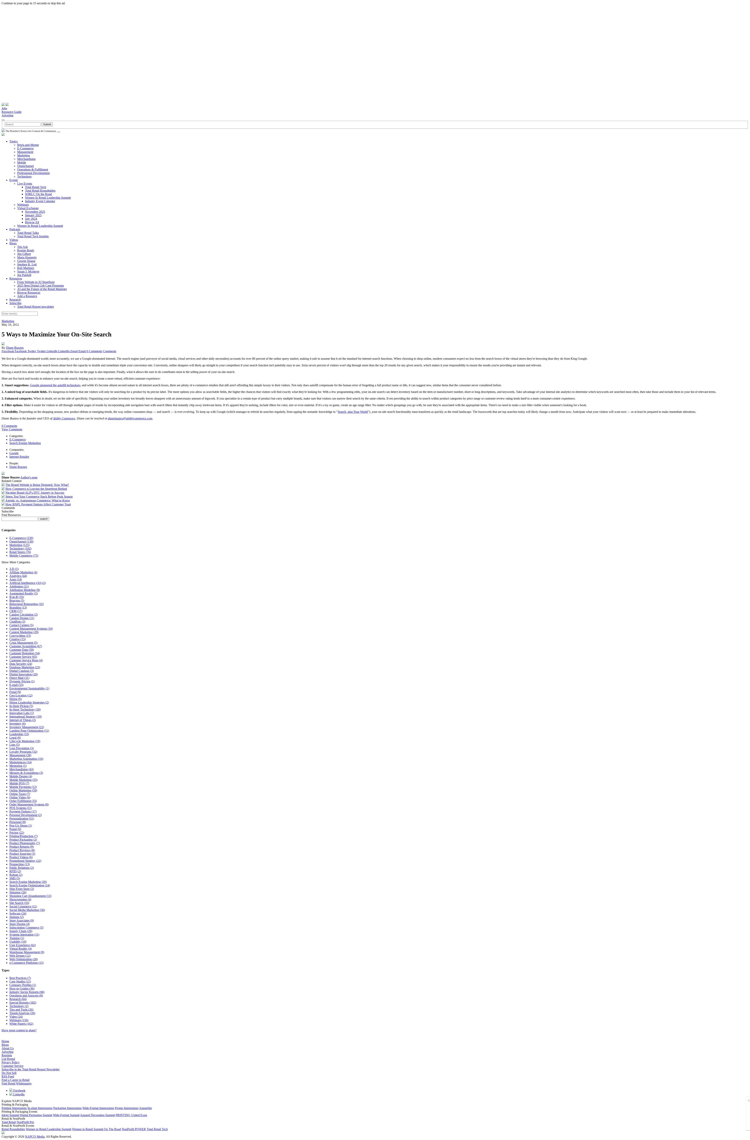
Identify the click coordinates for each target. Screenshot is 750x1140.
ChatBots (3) (17, 621)
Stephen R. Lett (27, 264)
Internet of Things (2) (22, 720)
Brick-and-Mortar (28, 145)
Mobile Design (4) (20, 776)
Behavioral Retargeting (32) (26, 604)
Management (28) (20, 755)
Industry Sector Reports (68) (26, 992)
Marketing (23, 155)
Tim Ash (22, 247)
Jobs (4, 108)
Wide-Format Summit (66, 1115)
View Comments (12, 429)
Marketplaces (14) (20, 762)
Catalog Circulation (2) (23, 614)
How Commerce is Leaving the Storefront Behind (36, 488)
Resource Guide (11, 112)
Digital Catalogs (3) (21, 670)
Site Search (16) (19, 903)
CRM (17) (15, 611)
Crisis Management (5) (23, 642)
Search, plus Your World (353, 411)
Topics (13, 141)
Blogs (13, 243)
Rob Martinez (25, 268)
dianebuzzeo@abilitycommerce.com (130, 418)
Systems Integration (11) (24, 934)
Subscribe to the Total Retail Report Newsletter (31, 1069)
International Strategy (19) (25, 716)
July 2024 (31, 218)
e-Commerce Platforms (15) (26, 962)
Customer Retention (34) (24, 653)
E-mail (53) (16, 685)
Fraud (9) (15, 692)
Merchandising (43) (21, 769)
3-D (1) (14, 568)
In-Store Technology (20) (25, 709)
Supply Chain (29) (20, 931)
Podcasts (14, 229)
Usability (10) (17, 941)
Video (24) (16, 1016)
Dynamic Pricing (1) (22, 681)
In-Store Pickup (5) (21, 706)
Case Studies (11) (20, 981)
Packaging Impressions (67, 1108)
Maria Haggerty (27, 257)
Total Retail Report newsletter (35, 306)
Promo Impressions (126, 1108)
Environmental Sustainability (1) (29, 688)
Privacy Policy (11, 1062)
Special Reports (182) (22, 1002)
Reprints (7, 1055)
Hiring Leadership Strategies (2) (29, 702)
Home (5, 1041)
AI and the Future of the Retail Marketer (42, 289)
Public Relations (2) (21, 867)
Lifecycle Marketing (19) (24, 741)
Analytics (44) (18, 576)
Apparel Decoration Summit (97, 1115)
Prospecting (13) (19, 864)
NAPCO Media (35, 1136)
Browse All (32, 222)
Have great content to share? (19, 1030)
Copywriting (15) (20, 635)
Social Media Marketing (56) (27, 910)
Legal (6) (15, 737)
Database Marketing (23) (24, 667)
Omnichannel (25, 166)
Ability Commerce (64, 418)
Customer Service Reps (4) (26, 660)
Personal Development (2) (25, 815)
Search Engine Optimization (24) (29, 885)
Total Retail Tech (35, 187)
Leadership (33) (19, 734)
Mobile (21, 162)
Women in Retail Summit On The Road (96, 1129)
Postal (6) (15, 829)
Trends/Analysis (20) (22, 1013)
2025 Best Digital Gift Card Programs (40, 285)
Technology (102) (20, 548)
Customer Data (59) (21, 649)
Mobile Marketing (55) (23, 779)
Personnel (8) (17, 822)
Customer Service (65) (23, 656)
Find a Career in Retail (15, 1080)
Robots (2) (15, 874)
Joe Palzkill (24, 275)
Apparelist (145, 1108)
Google (14, 453)
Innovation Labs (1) (21, 713)
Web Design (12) (19, 955)
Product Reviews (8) (22, 850)
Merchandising (26, 159)
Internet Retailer (19, 456)
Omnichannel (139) (21, 541)
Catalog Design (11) (21, 618)
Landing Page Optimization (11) (29, 730)
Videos (13, 239)
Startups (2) (16, 917)
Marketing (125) (19, 545)
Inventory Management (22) (26, 727)
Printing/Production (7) (23, 836)
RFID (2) (15, 871)
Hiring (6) (15, 699)
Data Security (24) (20, 663)
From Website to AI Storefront (35, 282)
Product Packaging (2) (23, 839)
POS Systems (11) (20, 808)
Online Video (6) (19, 797)
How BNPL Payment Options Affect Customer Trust (38, 504)
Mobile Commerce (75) (23, 555)
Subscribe (15, 303)
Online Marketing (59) (23, 790)
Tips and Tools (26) (21, 1009)
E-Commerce (25, 148)
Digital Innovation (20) (23, 674)
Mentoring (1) (18, 765)
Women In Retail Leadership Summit (48, 197)
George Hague (26, 261)
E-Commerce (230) (21, 538)
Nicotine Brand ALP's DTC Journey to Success (34, 492)
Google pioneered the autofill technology (55, 385)
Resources (15, 278)
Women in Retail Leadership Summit (48, 1129)
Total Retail (9, 1122)
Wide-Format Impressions (98, 1108)
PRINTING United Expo (131, 1115)
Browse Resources (28, 292)
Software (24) (17, 913)
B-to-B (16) (16, 597)
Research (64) (18, 999)
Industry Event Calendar (40, 201)
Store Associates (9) (21, 920)
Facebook (18, 1090)
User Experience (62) (22, 945)
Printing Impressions (14, 1108)
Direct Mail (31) (19, 678)
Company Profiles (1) (22, 985)
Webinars (23, 204)
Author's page (29, 477)
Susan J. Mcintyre (28, 271)
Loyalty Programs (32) (23, 751)
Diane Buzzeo (15, 347)
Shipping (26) (17, 892)
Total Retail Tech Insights (33, 236)
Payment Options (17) (23, 811)
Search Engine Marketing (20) (28, 881)
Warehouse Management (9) (26, 952)
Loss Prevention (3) (21, 748)
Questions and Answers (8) (26, 995)
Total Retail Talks (28, 232)
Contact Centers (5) (21, 625)
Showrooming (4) (20, 899)
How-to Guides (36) (21, 988)
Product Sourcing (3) (22, 853)
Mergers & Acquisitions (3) (26, 772)
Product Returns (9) (21, 846)
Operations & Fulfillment (32, 169)
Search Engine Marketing (25, 443)
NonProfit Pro (25, 1122)
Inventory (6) (17, 723)
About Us (8, 1048)
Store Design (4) (19, 924)
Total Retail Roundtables (40, 190)
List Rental (8, 1058)
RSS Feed (8, 1076)
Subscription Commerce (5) (26, 927)
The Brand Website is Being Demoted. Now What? (37, 484)
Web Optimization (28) (23, 959)
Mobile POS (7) (19, 783)
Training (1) (16, 938)
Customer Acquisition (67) (25, 646)
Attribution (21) (19, 586)
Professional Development (33, 173)
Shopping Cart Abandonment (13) (30, 896)
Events (13, 180)
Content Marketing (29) (23, 632)
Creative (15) (17, 639)
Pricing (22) (16, 832)
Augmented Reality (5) (23, 593)
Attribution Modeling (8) (24, 590)
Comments (109, 351)
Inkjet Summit (10, 1115)
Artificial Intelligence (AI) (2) (27, 583)
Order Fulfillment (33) (23, 801)
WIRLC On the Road (38, 194)
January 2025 (33, 215)
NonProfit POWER (134, 1129)
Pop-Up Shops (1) (20, 825)
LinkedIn (18, 1094)
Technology (24, 176)
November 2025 (35, 211)
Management (25, 152)
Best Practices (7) (20, 978)
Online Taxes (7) (19, 794)
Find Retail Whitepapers (16, 1083)
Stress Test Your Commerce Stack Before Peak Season (39, 496)
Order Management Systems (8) (29, 804)
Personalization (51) (21, 818)
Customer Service (12, 1066)
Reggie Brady (25, 250)
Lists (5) (14, 744)
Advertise (7, 115)
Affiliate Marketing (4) (23, 572)
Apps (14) (15, 579)
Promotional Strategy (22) (25, 860)
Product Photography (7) (24, 843)
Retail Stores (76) (20, 552)
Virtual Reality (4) (20, 948)
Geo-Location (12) (20, 695)
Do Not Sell (9, 1073)
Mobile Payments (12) (23, 787)
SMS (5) (14, 878)
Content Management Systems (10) (31, 628)
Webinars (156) (18, 1020)
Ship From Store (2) (21, 889)
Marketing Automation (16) (26, 758)
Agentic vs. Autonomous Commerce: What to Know (37, 500)
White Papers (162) (21, 1023)
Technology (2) (18, 1006)
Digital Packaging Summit (36, 1115)
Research (15, 299)
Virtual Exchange (28, 208)
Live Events (24, 183)
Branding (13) (18, 607)
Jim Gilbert (24, 254)
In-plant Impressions (40, 1108)
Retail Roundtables (13, 1129)
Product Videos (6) (21, 857)
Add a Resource (27, 296)
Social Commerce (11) (23, 906)
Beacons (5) (16, 600)
